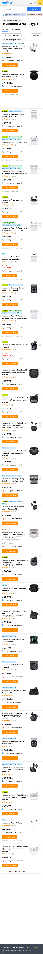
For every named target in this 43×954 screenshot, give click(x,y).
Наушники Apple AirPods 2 (12, 823)
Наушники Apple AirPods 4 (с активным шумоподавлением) (15, 172)
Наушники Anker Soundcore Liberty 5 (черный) (13, 508)
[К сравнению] (40, 43)
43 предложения (10, 442)
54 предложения (10, 579)
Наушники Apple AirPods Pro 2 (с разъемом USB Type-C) (14, 229)
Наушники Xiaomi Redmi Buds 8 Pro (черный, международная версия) (15, 400)
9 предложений (9, 275)
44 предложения (10, 732)
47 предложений (10, 865)
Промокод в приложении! (14, 15)
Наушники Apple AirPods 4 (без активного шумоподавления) (14, 317)
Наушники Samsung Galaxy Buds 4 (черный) (13, 742)
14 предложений (10, 656)
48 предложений (10, 814)
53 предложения (10, 91)
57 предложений (10, 332)
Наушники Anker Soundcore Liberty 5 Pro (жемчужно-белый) (13, 48)
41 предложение (10, 363)
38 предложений (10, 630)
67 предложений (10, 188)
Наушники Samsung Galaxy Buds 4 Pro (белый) (13, 115)
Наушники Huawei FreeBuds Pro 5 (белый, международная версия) (15, 848)
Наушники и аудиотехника (12, 20)
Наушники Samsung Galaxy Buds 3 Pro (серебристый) (13, 480)
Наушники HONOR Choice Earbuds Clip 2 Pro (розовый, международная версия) (13, 534)
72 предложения (10, 156)
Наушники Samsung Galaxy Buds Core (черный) (13, 75)
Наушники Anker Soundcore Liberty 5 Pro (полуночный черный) (13, 769)
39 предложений (10, 244)
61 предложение (10, 304)
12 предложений (10, 65)
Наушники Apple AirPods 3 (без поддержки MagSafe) (14, 258)
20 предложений (10, 551)
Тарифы (35, 947)
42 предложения (10, 605)
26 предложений (10, 495)
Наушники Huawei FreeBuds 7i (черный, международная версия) (14, 715)
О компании (6, 947)
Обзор (19, 43)
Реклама (28, 947)
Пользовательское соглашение (20, 950)
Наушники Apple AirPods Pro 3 (14, 142)
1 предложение (9, 837)
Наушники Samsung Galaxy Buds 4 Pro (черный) (13, 289)
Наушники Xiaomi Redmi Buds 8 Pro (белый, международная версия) (15, 797)
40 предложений (10, 216)
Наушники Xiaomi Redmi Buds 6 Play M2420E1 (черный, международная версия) (15, 425)
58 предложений (10, 131)
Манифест (5, 950)
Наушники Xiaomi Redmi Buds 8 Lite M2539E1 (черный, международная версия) (15, 562)
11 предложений (10, 786)
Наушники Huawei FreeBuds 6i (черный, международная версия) (14, 453)
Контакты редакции (18, 947)
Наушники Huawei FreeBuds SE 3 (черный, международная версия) (14, 372)
